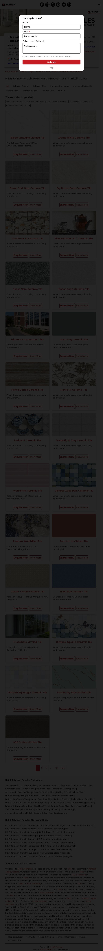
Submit (51, 62)
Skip (51, 68)
